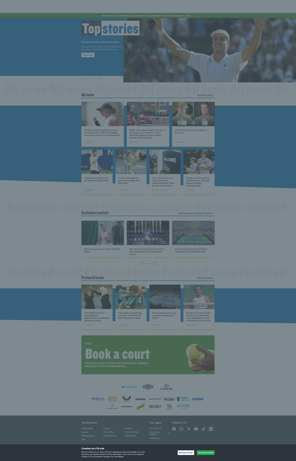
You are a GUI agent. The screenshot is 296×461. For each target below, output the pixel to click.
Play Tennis (154, 428)
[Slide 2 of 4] (90, 78)
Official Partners (88, 436)
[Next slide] (101, 79)
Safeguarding (87, 428)
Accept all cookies (205, 453)
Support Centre (109, 436)
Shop (83, 439)
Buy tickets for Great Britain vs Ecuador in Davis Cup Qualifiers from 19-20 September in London (146, 15)
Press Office (108, 432)
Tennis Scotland (131, 432)
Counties (128, 428)
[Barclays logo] (129, 387)
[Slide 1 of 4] (87, 78)
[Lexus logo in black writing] (166, 387)
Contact (106, 428)
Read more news (204, 95)
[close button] (293, 15)
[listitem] (98, 399)
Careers (84, 432)
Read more (87, 55)
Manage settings (186, 453)
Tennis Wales (130, 436)
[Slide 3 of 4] (93, 78)
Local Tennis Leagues (154, 433)
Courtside (153, 438)
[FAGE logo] (148, 387)
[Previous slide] (83, 79)
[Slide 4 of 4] (96, 78)
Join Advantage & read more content (195, 213)
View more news (204, 278)
